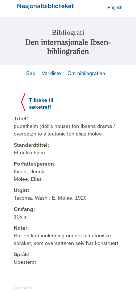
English (115, 7)
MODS (28, 288)
